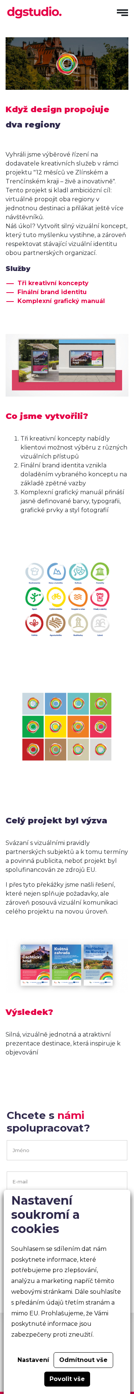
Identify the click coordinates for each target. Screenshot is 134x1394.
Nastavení (33, 1359)
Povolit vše (67, 1378)
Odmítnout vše (83, 1359)
